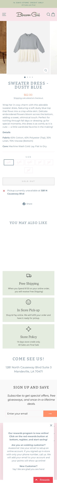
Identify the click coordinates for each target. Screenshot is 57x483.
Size (28, 157)
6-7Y (19, 162)
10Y (39, 162)
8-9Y (29, 162)
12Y (49, 162)
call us (42, 454)
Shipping (18, 98)
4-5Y (8, 162)
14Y (28, 170)
